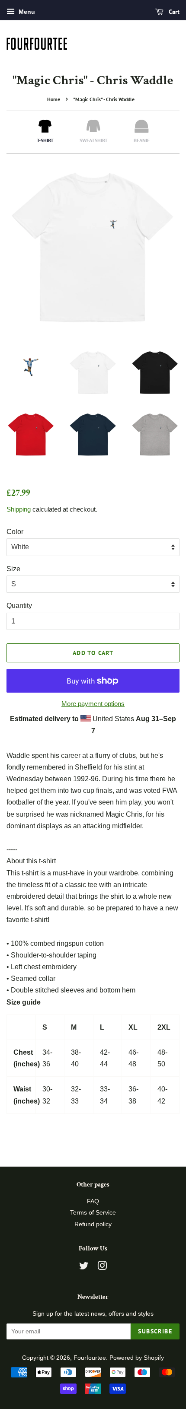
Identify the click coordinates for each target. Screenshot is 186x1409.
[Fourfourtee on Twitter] (84, 1267)
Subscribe (155, 1331)
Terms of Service (93, 1212)
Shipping (18, 509)
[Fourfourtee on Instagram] (102, 1267)
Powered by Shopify (136, 1358)
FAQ (93, 1201)
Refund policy (93, 1224)
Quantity (19, 605)
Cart (173, 12)
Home (53, 99)
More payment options (93, 703)
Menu (26, 11)
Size (13, 569)
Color (14, 531)
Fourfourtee (90, 1358)
